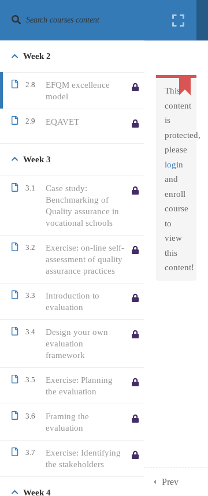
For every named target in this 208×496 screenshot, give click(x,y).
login (174, 164)
